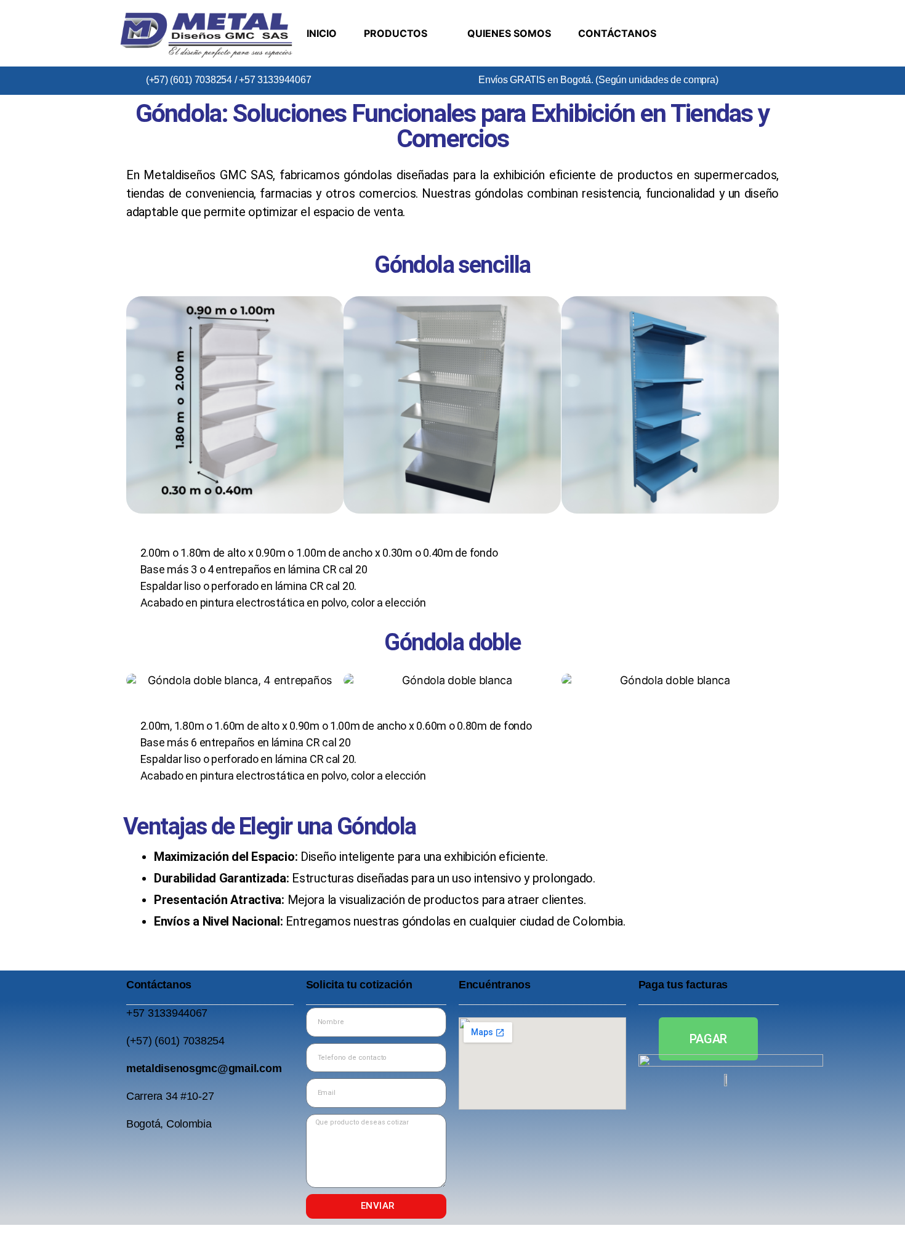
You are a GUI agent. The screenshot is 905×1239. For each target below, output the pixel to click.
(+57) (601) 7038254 (189, 80)
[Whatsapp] (767, 48)
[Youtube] (767, 15)
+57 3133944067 (273, 80)
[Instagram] (730, 15)
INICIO (322, 33)
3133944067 (177, 1013)
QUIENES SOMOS (509, 33)
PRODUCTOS (395, 33)
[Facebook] (693, 15)
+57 (137, 1013)
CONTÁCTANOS (617, 33)
